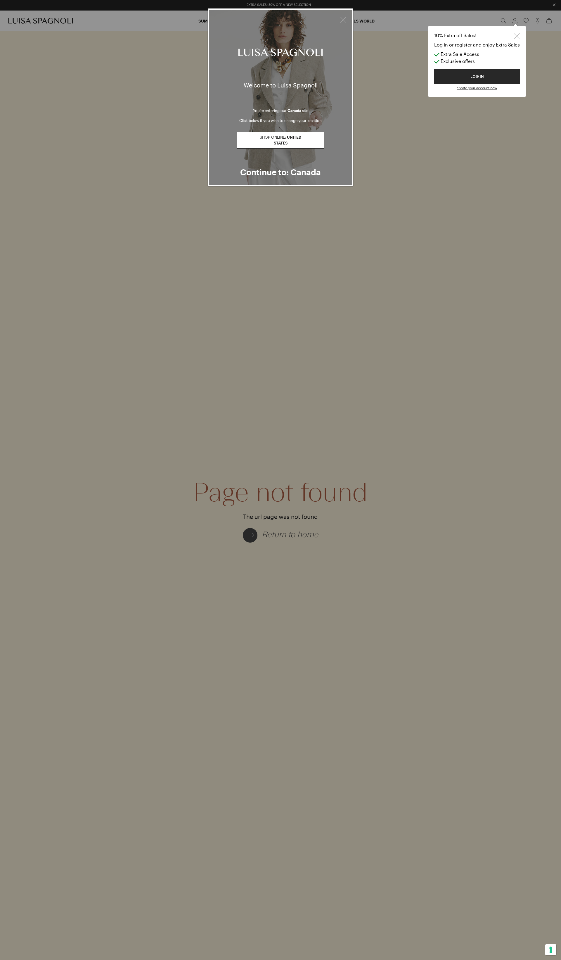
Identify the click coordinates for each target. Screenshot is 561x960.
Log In (477, 76)
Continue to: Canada (280, 172)
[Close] (343, 19)
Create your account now (477, 88)
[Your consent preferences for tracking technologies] (550, 949)
